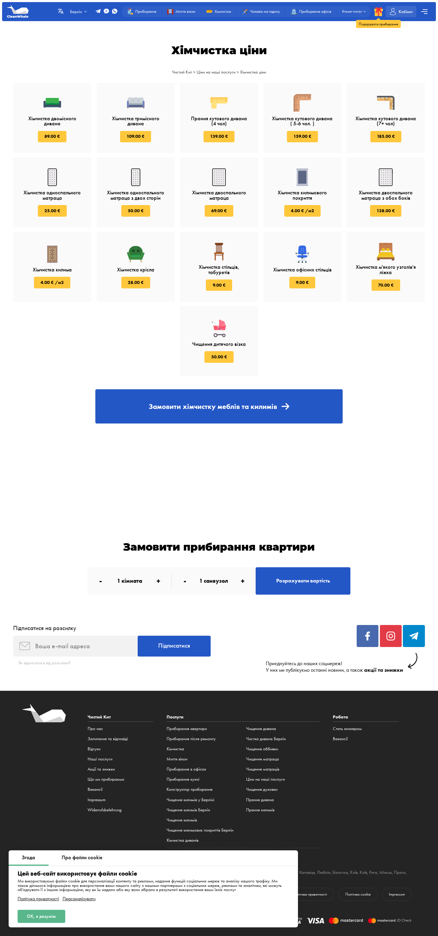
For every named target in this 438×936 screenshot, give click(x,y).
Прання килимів (260, 809)
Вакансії (95, 789)
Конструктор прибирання (189, 789)
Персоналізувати (79, 898)
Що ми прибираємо (106, 779)
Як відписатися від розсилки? (44, 662)
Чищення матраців (262, 769)
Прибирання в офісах (186, 769)
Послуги (175, 717)
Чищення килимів (182, 820)
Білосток (340, 872)
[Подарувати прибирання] (378, 11)
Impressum (96, 799)
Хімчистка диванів (182, 840)
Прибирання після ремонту (191, 738)
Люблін (323, 872)
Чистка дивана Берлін (266, 738)
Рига (373, 872)
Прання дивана (260, 799)
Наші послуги (100, 759)
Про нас (95, 728)
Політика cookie (358, 894)
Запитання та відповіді (108, 738)
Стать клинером (347, 728)
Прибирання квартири (187, 728)
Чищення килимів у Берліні (190, 799)
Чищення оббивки (262, 748)
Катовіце (307, 872)
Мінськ (385, 872)
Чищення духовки (261, 789)
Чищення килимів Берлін (188, 809)
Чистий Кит (182, 72)
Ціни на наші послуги (216, 72)
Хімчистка (175, 748)
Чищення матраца (262, 759)
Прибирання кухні (183, 779)
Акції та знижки (101, 769)
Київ (354, 872)
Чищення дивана (261, 728)
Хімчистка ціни (253, 72)
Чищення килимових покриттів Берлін (200, 830)
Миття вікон (177, 759)
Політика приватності (38, 898)
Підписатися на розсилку (44, 628)
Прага (400, 872)
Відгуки (94, 748)
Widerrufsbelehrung (105, 809)
